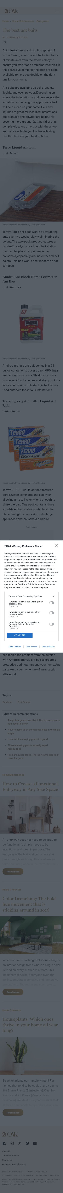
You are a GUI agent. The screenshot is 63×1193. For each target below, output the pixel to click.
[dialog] (31, 596)
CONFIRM (19, 635)
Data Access (31, 646)
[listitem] (31, 596)
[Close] (57, 546)
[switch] (51, 602)
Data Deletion (15, 646)
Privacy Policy (48, 646)
